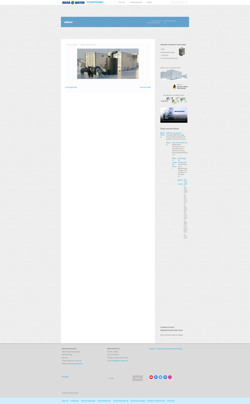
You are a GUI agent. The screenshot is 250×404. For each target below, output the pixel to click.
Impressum (161, 349)
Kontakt (152, 349)
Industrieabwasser (104, 401)
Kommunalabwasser (88, 401)
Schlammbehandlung (120, 401)
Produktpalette (156, 21)
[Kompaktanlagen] (73, 2)
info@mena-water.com (120, 361)
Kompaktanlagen (95, 2)
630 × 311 (70, 45)
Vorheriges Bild (71, 87)
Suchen (137, 378)
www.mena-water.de (75, 364)
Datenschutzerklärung (174, 349)
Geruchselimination (170, 21)
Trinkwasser (75, 401)
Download (170, 401)
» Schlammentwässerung (169, 58)
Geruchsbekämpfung (153, 23)
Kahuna (176, 393)
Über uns (65, 401)
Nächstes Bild (145, 87)
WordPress (184, 393)
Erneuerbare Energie (137, 401)
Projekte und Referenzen (156, 401)
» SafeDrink (164, 55)
